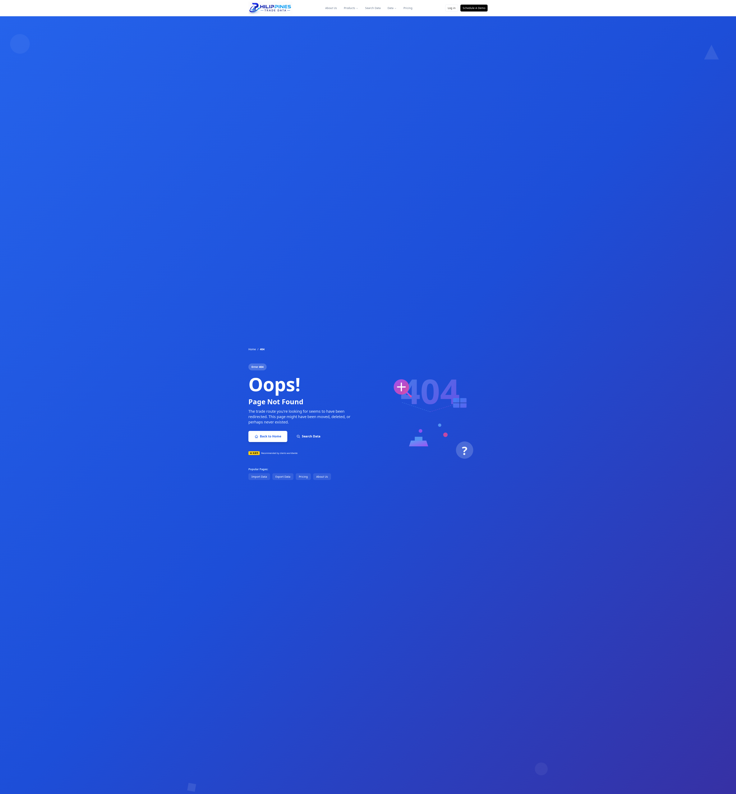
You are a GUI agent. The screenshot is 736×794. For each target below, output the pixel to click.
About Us (331, 8)
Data (390, 8)
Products (349, 8)
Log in (452, 8)
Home (252, 349)
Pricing (407, 8)
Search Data (373, 8)
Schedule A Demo (474, 8)
